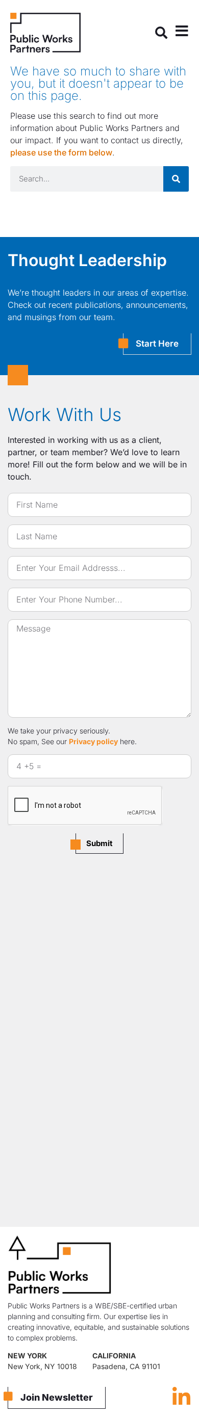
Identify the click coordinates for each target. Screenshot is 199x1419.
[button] (161, 32)
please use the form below (61, 152)
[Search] (176, 179)
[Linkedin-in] (181, 1397)
